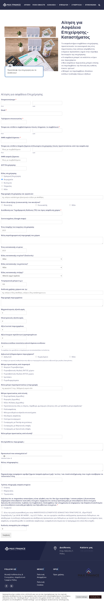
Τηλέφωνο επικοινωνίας (12, 119)
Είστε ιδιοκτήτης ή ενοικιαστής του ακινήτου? (20, 202)
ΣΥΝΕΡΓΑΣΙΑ (77, 5)
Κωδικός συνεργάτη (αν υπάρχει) (15, 525)
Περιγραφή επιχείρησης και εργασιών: (17, 194)
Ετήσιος (7, 487)
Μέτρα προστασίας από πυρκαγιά (15, 364)
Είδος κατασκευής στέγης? (12, 272)
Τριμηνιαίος (8, 494)
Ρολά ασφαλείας (10, 409)
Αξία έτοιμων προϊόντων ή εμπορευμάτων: (19, 335)
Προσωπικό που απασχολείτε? (14, 453)
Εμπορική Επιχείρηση (12, 176)
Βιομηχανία (8, 179)
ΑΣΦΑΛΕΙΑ (51, 5)
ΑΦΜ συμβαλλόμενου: (11, 138)
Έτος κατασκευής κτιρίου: (12, 247)
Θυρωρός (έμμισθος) (12, 399)
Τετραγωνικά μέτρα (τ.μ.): (12, 281)
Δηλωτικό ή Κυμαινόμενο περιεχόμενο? (17, 354)
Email (4, 110)
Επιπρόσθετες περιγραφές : (12, 442)
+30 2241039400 (86, 551)
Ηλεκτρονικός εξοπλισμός (12, 318)
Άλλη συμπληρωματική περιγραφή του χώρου (20, 235)
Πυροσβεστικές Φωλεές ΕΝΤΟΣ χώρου (19, 370)
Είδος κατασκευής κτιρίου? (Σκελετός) (17, 256)
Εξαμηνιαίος (8, 491)
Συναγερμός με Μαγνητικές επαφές (17, 426)
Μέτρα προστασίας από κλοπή (14, 393)
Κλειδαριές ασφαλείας (12, 416)
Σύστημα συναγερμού (12, 419)
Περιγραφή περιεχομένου (11, 298)
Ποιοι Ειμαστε (38, 5)
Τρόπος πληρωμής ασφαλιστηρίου (15, 485)
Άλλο (6, 189)
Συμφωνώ (7, 508)
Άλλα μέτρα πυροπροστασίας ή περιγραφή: (19, 385)
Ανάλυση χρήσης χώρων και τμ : (14, 289)
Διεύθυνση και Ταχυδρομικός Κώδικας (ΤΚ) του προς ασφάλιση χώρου (31, 210)
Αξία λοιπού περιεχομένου (12, 326)
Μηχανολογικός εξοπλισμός (13, 309)
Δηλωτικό (7, 357)
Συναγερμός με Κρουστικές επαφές (17, 429)
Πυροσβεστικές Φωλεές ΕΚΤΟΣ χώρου (19, 374)
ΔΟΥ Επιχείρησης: (8, 165)
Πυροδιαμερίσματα (11, 380)
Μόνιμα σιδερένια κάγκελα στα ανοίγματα (20, 412)
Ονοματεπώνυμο (8, 100)
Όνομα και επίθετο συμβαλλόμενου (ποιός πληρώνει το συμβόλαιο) (30, 127)
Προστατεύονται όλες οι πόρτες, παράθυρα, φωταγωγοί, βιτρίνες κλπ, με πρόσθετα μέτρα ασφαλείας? (43, 406)
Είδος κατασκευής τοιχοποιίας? (14, 264)
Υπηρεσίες (8, 186)
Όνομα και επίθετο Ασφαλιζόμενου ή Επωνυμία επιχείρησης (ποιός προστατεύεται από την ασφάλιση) (45, 146)
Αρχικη (27, 5)
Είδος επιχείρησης (9, 173)
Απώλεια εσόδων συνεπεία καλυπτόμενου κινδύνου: (23, 343)
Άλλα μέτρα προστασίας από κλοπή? (16, 433)
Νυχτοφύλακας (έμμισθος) (14, 396)
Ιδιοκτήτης (8, 205)
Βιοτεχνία (8, 183)
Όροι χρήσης (58, 574)
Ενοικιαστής (42, 205)
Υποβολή (6, 535)
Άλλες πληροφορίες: (9, 462)
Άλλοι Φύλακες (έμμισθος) (14, 403)
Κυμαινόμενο (43, 357)
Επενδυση (63, 5)
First (2, 106)
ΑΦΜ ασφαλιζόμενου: (10, 157)
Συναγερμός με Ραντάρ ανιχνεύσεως (18, 422)
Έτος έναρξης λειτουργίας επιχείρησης (17, 227)
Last (34, 106)
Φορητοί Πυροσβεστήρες (14, 367)
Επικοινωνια (90, 5)
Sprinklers (8, 377)
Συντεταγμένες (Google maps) (13, 219)
